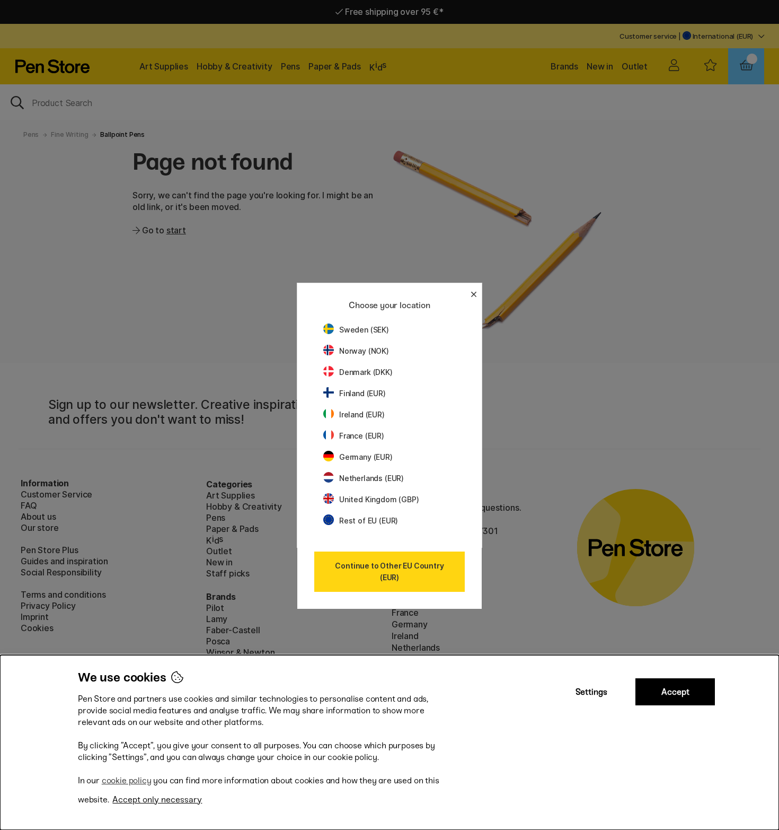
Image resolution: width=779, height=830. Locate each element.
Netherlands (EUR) (371, 478)
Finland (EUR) (362, 393)
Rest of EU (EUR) (368, 520)
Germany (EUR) (366, 456)
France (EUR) (361, 435)
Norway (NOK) (364, 350)
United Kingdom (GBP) (379, 499)
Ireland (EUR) (362, 414)
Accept (675, 692)
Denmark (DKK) (366, 372)
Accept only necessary (157, 799)
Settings (591, 692)
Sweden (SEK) (364, 329)
